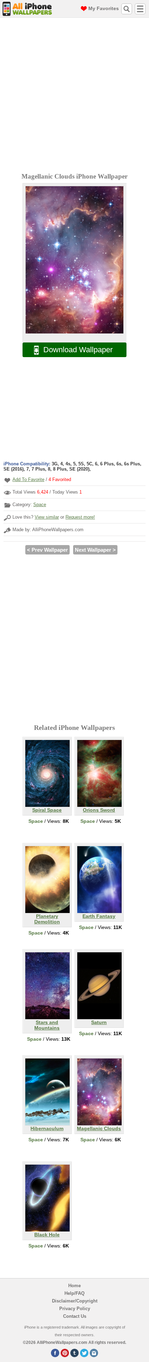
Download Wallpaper (78, 349)
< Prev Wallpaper (47, 550)
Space (39, 504)
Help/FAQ (74, 1293)
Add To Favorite (28, 479)
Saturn (99, 1022)
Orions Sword (99, 810)
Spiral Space (47, 810)
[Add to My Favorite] (7, 480)
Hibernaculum (46, 1128)
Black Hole (47, 1234)
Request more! (80, 517)
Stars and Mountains (47, 1025)
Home (74, 1285)
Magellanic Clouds (99, 1128)
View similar (47, 517)
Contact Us (74, 1316)
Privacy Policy (74, 1308)
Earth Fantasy (98, 916)
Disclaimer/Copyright (74, 1301)
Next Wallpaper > (95, 550)
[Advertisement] (74, 96)
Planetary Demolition (47, 918)
